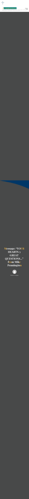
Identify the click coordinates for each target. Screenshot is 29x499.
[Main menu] (26, 9)
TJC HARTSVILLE (9, 8)
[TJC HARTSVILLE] (2, 3)
